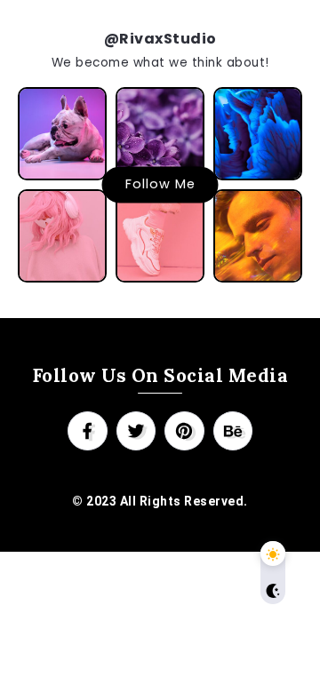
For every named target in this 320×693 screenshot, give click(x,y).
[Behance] (233, 431)
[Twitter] (136, 431)
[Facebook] (87, 431)
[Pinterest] (184, 431)
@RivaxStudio (160, 38)
